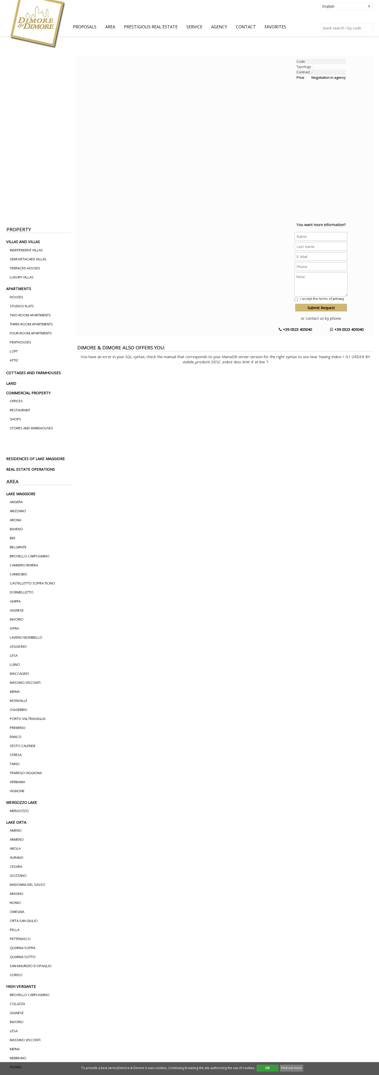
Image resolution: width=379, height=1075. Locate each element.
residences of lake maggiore (35, 458)
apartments (18, 288)
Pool (48, 170)
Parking (21, 186)
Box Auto (22, 181)
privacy (338, 298)
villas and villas (23, 241)
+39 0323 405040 (297, 329)
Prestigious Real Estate (151, 27)
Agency (219, 27)
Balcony (51, 181)
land (11, 383)
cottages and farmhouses (33, 372)
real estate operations (30, 469)
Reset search (15, 216)
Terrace (51, 175)
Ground (21, 175)
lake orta (16, 822)
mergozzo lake (21, 802)
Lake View (23, 170)
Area (110, 27)
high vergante (21, 986)
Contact (246, 27)
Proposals (84, 27)
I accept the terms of (322, 298)
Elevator (51, 186)
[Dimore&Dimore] (37, 23)
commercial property (28, 392)
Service (194, 27)
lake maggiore (21, 493)
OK (267, 1068)
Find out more (291, 1068)
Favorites (275, 27)
